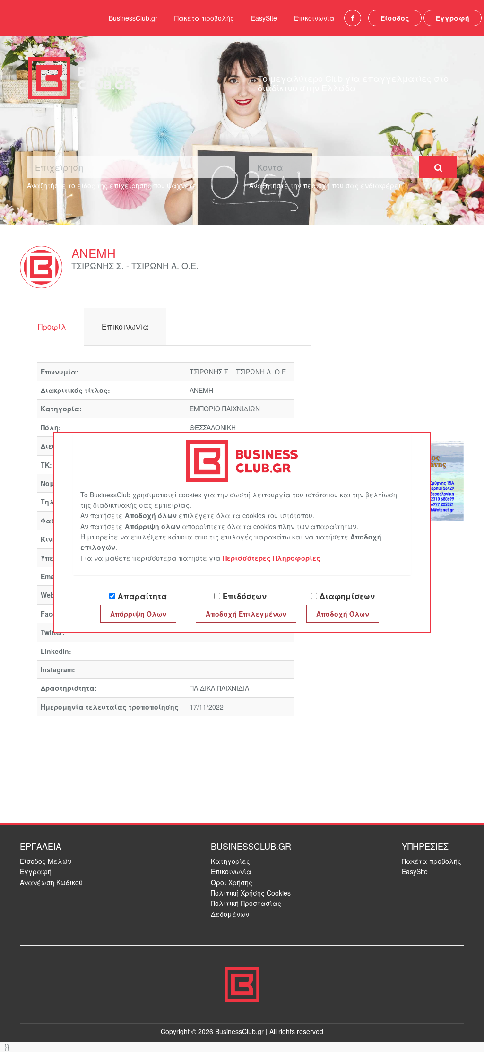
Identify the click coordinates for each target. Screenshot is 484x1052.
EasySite (264, 18)
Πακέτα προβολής (204, 18)
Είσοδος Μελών (45, 861)
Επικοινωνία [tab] (125, 326)
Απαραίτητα (142, 596)
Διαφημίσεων (347, 596)
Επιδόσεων (245, 596)
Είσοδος (394, 18)
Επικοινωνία (314, 18)
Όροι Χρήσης (231, 882)
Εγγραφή (452, 18)
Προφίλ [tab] (52, 326)
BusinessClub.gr (133, 18)
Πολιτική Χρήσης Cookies (251, 892)
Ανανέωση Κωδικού (51, 882)
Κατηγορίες (230, 861)
